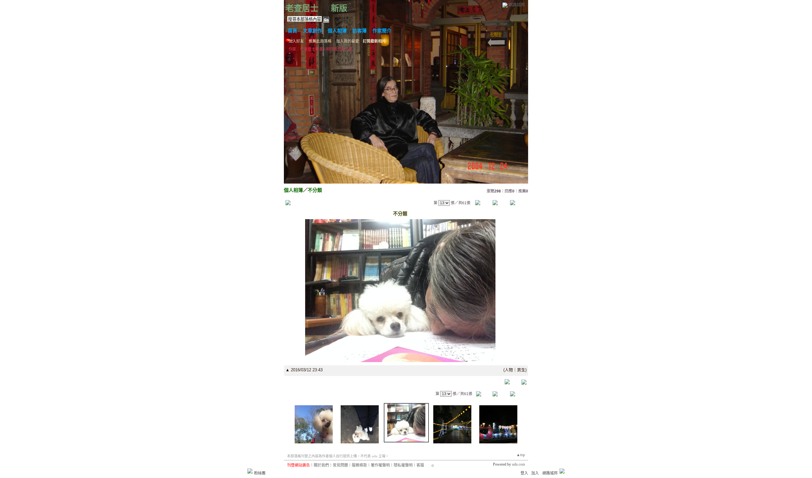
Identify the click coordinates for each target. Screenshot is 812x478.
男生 (521, 369)
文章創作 (312, 30)
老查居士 (301, 8)
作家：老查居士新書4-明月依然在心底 (321, 49)
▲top (520, 455)
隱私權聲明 (403, 465)
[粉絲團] (249, 471)
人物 (509, 369)
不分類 (315, 190)
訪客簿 (359, 30)
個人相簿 (337, 30)
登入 (524, 473)
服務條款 (359, 465)
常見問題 (340, 465)
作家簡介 (381, 30)
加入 (535, 473)
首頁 (292, 30)
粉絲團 (259, 473)
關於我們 (321, 465)
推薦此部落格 (320, 41)
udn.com (518, 464)
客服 (420, 465)
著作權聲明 (380, 465)
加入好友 (296, 41)
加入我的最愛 (347, 41)
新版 (339, 8)
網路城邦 (516, 4)
